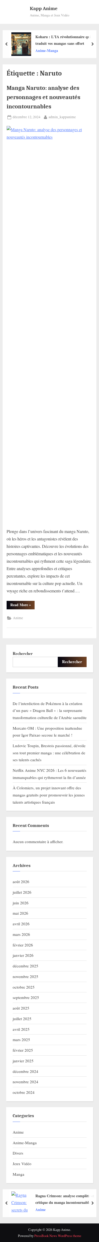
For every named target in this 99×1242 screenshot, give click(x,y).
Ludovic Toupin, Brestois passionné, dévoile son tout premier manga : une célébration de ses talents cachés (49, 752)
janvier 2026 (23, 955)
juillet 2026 (22, 892)
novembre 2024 (25, 1081)
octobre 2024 (24, 1092)
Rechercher (23, 653)
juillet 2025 (22, 1018)
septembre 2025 (26, 997)
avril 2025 (21, 1029)
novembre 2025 (25, 976)
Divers (18, 1153)
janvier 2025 (23, 1060)
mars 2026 (21, 934)
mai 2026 (20, 913)
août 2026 (21, 881)
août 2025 (21, 1008)
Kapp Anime (44, 8)
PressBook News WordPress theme (57, 1235)
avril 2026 (21, 923)
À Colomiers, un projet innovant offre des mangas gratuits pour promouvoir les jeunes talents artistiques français (49, 794)
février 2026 (23, 945)
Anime (18, 617)
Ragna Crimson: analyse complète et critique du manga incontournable (64, 1199)
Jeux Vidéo (22, 1163)
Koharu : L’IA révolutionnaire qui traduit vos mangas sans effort (63, 40)
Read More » (22, 605)
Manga (18, 1174)
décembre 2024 (25, 1071)
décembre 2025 (25, 965)
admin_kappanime (62, 116)
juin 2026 (21, 902)
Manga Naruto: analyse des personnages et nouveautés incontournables (43, 97)
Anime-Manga (46, 50)
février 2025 (23, 1050)
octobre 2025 (24, 987)
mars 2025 (21, 1039)
